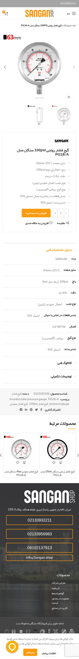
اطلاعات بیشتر (49, 653)
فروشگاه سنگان (38, 623)
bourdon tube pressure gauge (28, 399)
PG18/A (53, 399)
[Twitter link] (36, 409)
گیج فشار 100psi (38, 404)
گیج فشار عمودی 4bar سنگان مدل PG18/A (21, 473)
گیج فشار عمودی (19, 404)
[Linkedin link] (26, 409)
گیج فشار (16, 393)
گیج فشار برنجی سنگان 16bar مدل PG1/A (58, 473)
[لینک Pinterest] (31, 409)
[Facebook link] (41, 409)
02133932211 (68, 3)
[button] (61, 462)
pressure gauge (59, 404)
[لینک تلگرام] (21, 409)
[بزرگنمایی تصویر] (69, 97)
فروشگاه (67, 25)
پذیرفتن (30, 652)
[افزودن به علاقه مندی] (54, 462)
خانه (74, 25)
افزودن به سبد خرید (36, 213)
